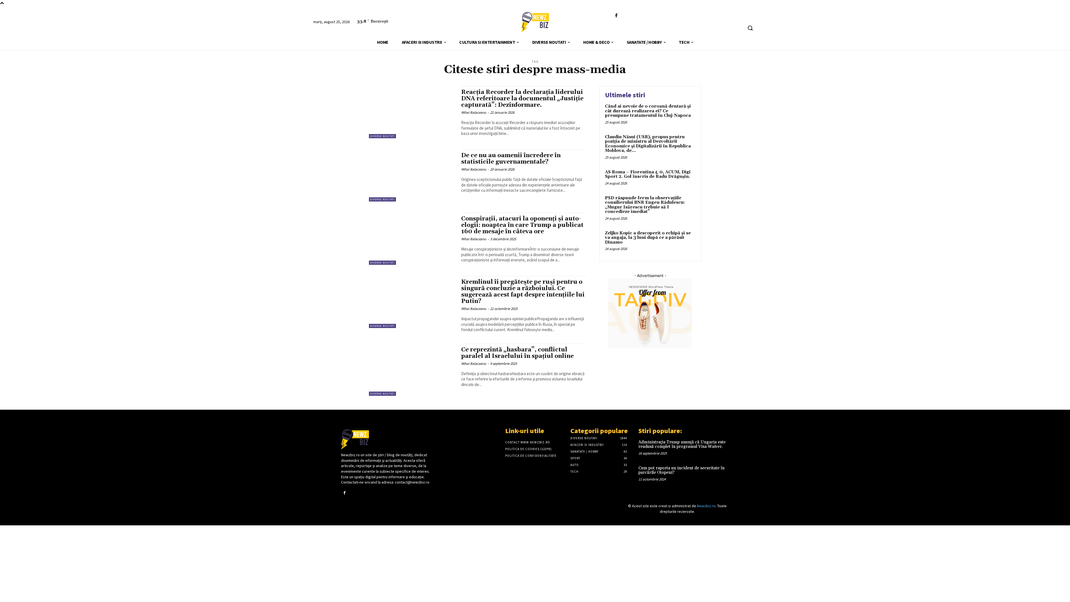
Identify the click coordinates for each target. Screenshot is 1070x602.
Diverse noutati (382, 136)
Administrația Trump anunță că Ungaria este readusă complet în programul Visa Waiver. (682, 445)
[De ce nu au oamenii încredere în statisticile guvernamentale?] (412, 175)
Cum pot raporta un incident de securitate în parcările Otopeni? (681, 470)
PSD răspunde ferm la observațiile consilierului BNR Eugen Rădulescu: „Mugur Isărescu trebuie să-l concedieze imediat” (645, 205)
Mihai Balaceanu (473, 112)
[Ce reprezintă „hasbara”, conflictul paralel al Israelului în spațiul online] (412, 370)
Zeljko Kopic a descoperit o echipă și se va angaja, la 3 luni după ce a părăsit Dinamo (648, 237)
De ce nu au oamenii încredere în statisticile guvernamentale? (511, 159)
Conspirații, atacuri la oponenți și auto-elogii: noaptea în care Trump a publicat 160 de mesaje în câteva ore (522, 225)
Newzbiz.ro (706, 505)
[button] (750, 28)
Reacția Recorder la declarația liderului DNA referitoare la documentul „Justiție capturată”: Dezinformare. (522, 99)
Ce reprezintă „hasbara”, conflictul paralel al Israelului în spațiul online (517, 353)
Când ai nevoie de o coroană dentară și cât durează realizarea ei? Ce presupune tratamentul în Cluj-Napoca (648, 111)
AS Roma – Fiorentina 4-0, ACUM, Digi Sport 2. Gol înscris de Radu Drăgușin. (647, 174)
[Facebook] (616, 16)
